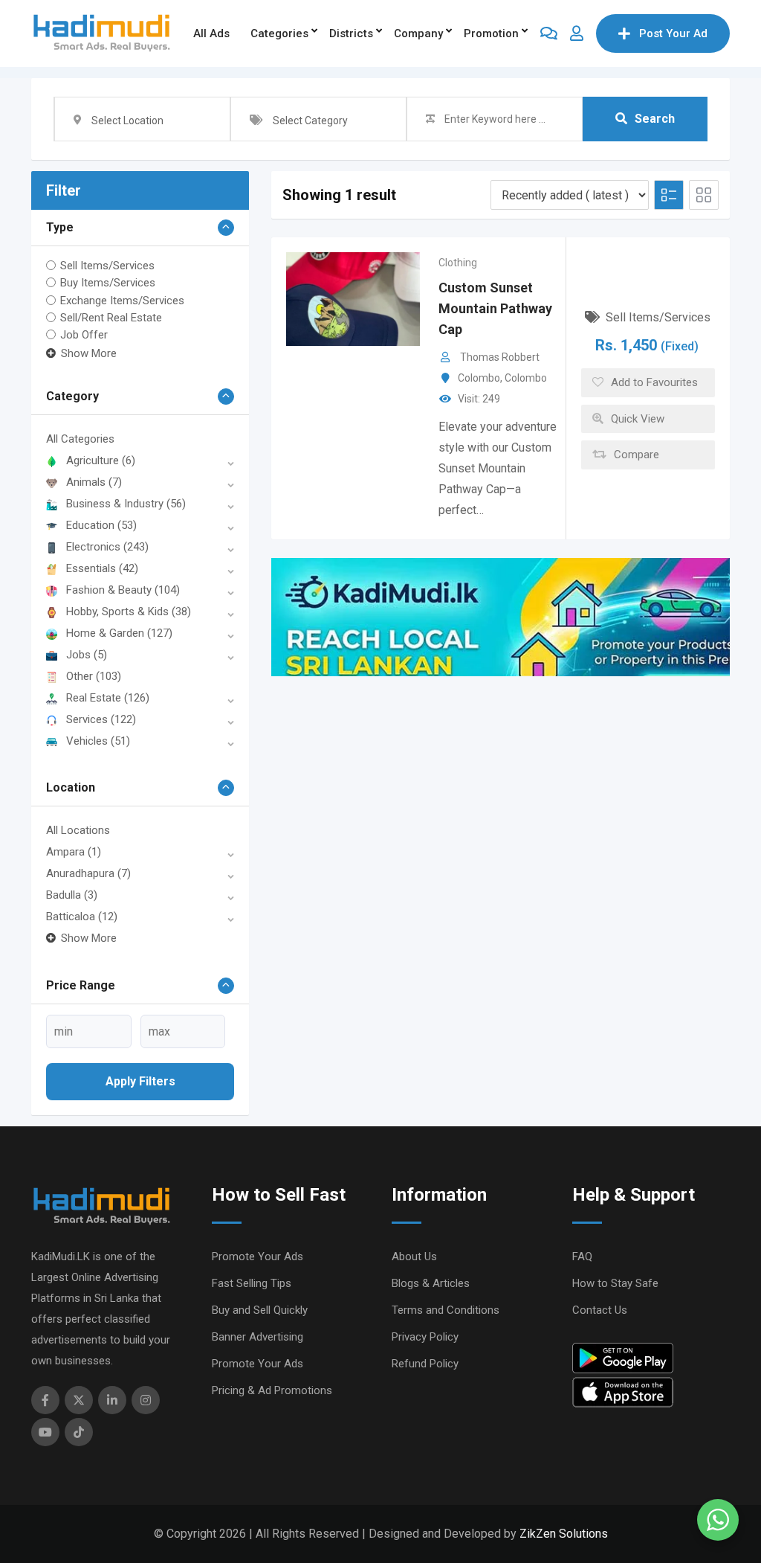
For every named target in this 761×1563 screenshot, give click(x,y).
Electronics (107, 546)
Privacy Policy (425, 1337)
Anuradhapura (88, 873)
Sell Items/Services (107, 265)
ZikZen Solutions (563, 1534)
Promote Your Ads (257, 1256)
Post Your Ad (673, 33)
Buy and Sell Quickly (260, 1310)
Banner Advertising (257, 1337)
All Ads (211, 33)
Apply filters (140, 1081)
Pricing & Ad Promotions (272, 1390)
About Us (414, 1256)
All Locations (78, 830)
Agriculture (100, 460)
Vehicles (98, 741)
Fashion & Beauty (123, 590)
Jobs (86, 654)
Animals (94, 482)
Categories (279, 33)
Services (101, 719)
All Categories (80, 439)
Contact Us (599, 1310)
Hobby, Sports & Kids (128, 611)
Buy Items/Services (107, 282)
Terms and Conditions (445, 1310)
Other (93, 676)
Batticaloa (81, 916)
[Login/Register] (576, 33)
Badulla (71, 895)
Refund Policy (425, 1363)
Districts (351, 33)
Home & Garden (119, 633)
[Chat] (548, 33)
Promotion (491, 33)
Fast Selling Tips (251, 1283)
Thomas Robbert (500, 357)
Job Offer (84, 334)
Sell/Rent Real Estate (111, 317)
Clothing (457, 263)
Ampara (73, 851)
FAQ (582, 1256)
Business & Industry (126, 503)
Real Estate (107, 698)
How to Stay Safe (615, 1283)
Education (101, 525)
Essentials (102, 568)
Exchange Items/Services (122, 299)
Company (418, 33)
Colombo (479, 378)
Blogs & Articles (431, 1283)
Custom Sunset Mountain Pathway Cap (495, 308)
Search (655, 119)
